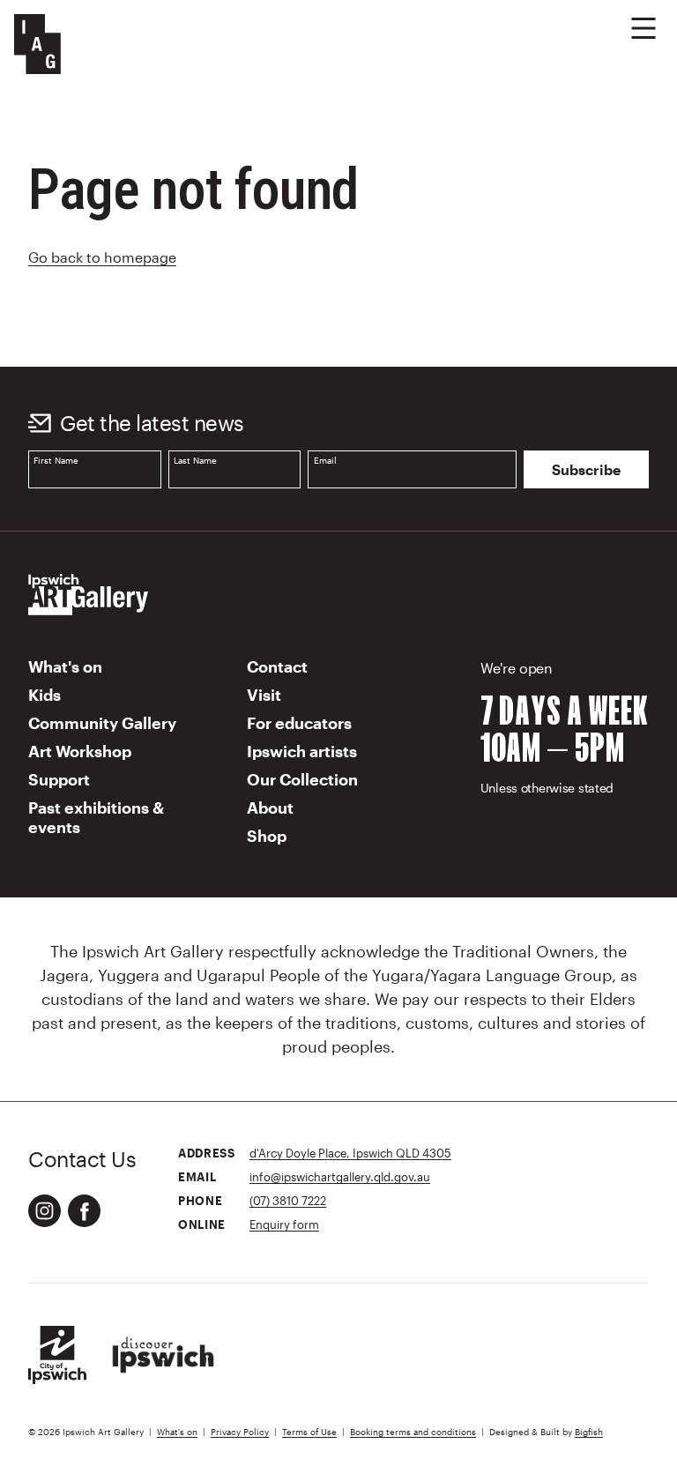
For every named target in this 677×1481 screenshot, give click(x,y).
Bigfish (589, 1432)
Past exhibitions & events (96, 817)
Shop (266, 836)
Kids (44, 694)
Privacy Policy (240, 1432)
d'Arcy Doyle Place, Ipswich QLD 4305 (350, 1152)
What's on (65, 666)
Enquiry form (284, 1224)
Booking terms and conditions (413, 1432)
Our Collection (302, 779)
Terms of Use (309, 1432)
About (270, 807)
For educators (299, 723)
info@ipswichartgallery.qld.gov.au (339, 1176)
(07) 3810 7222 (287, 1200)
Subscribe (586, 469)
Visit (264, 694)
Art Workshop (79, 751)
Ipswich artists (302, 751)
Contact (277, 666)
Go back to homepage (102, 257)
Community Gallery (102, 723)
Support (59, 779)
